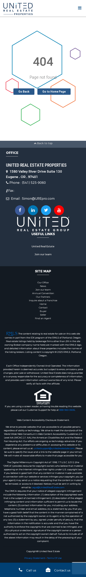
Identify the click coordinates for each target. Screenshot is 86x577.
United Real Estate (43, 246)
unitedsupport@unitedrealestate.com (54, 448)
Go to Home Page (54, 91)
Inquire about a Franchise (43, 300)
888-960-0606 (67, 410)
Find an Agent (43, 318)
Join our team (43, 254)
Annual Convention (43, 293)
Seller (43, 314)
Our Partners (43, 296)
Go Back (23, 91)
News (43, 286)
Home (43, 304)
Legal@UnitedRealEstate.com (48, 487)
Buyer (43, 311)
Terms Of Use (54, 558)
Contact (43, 307)
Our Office (43, 282)
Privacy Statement (34, 558)
